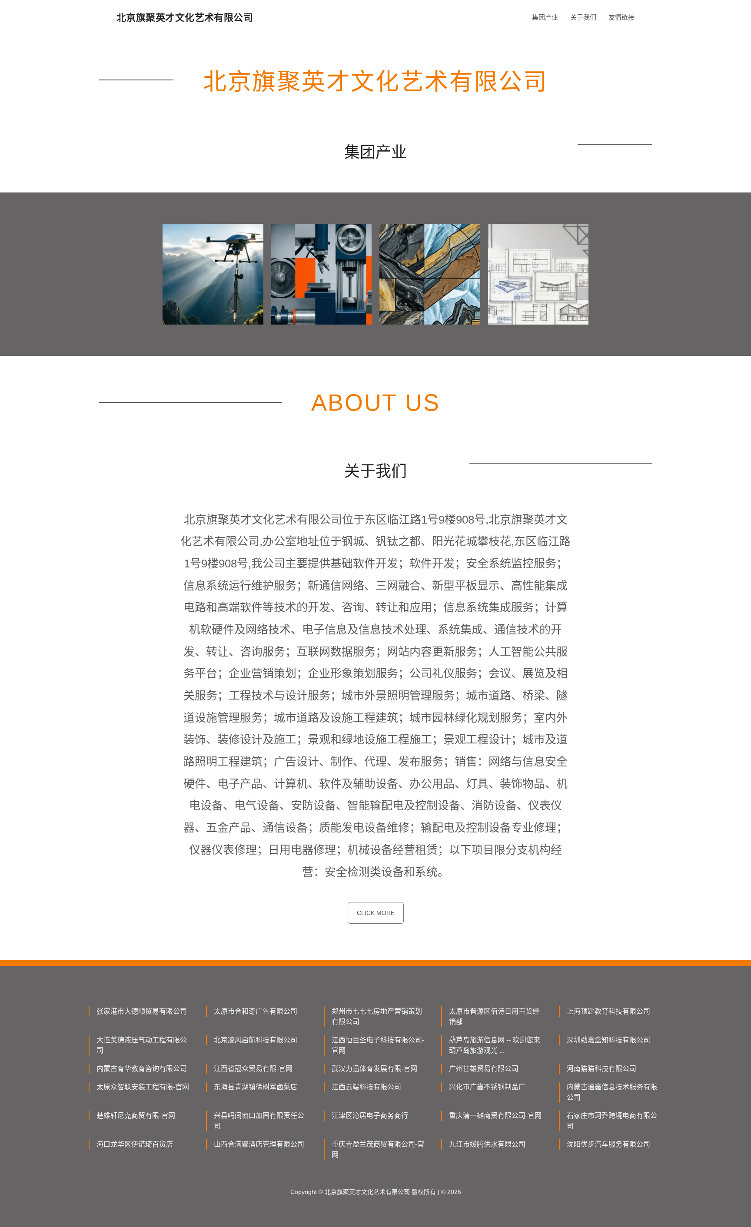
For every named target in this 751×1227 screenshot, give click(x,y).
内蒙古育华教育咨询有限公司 (141, 1068)
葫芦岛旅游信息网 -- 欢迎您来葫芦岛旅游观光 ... (494, 1045)
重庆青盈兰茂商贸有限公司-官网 (378, 1149)
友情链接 (621, 17)
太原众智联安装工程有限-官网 (142, 1087)
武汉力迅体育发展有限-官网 (374, 1068)
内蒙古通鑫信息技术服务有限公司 (612, 1092)
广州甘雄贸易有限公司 (483, 1068)
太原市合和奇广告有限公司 (255, 1011)
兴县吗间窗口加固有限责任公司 (259, 1121)
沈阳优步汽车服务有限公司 (608, 1144)
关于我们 (583, 17)
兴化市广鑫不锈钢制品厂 (487, 1087)
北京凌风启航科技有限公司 (255, 1040)
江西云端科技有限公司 (366, 1087)
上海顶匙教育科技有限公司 (608, 1011)
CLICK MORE (376, 912)
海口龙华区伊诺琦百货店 (134, 1144)
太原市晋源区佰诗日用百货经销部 (494, 1016)
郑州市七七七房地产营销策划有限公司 (377, 1016)
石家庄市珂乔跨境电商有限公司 (612, 1121)
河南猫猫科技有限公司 (601, 1068)
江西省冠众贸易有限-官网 (253, 1068)
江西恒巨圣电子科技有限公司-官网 (378, 1045)
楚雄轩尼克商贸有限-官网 (135, 1115)
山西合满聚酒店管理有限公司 (259, 1144)
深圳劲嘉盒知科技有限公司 (608, 1040)
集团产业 (545, 17)
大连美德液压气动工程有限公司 (141, 1045)
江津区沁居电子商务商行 (370, 1115)
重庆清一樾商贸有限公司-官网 (495, 1115)
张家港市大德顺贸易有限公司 (141, 1011)
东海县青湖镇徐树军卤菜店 (255, 1087)
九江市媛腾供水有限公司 (487, 1144)
